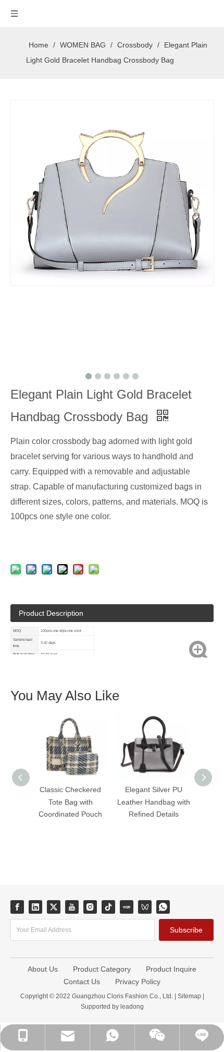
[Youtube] (72, 907)
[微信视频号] (145, 907)
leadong (131, 1006)
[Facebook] (17, 907)
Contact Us (82, 981)
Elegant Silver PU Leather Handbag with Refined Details (153, 802)
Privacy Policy (137, 981)
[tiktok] (108, 907)
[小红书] (126, 907)
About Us (43, 969)
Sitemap (189, 996)
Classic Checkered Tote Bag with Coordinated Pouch (70, 802)
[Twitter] (53, 907)
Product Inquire (171, 969)
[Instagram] (90, 907)
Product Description (51, 613)
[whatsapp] (163, 907)
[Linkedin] (35, 907)
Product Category (102, 969)
